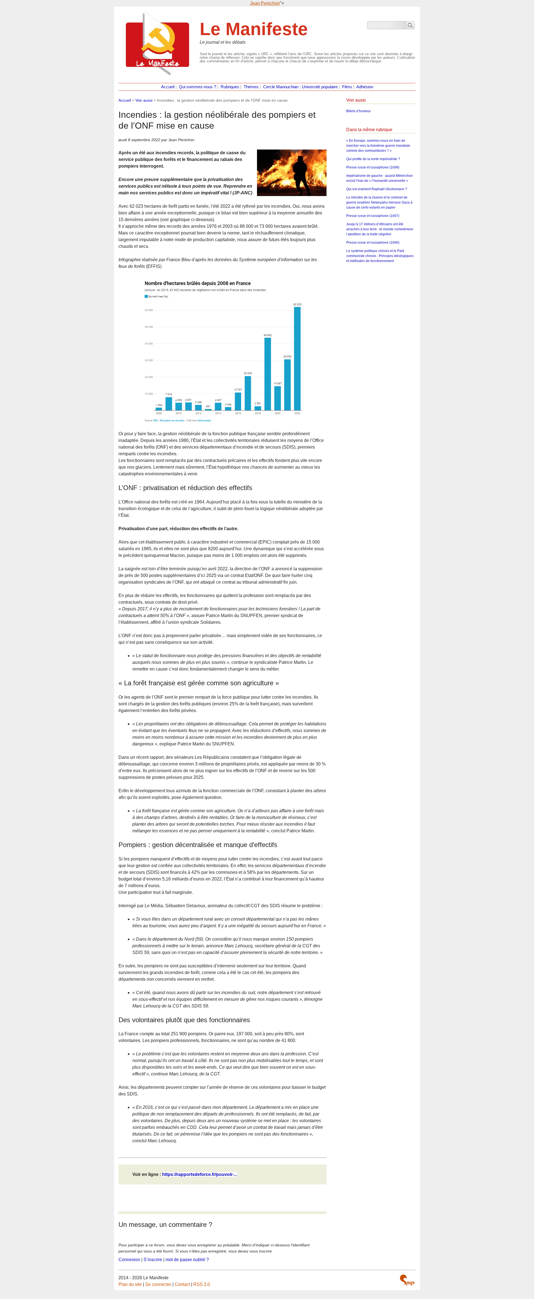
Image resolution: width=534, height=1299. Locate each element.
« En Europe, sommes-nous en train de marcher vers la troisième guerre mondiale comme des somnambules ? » (378, 146)
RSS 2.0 (201, 1284)
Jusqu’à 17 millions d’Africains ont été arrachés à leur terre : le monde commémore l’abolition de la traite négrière (379, 229)
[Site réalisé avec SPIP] (407, 1280)
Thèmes (251, 87)
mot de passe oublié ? (187, 1259)
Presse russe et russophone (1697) (372, 216)
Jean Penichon (265, 3)
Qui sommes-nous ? (197, 87)
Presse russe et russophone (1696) (372, 242)
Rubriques (230, 87)
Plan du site (130, 1284)
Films (347, 87)
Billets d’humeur (358, 111)
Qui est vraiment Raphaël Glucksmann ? (376, 189)
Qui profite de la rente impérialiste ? (373, 159)
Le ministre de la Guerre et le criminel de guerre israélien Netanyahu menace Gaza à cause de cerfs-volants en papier (379, 202)
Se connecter (158, 1284)
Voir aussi (143, 100)
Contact (182, 1284)
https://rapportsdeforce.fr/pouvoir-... (199, 1174)
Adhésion (364, 87)
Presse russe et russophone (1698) (372, 167)
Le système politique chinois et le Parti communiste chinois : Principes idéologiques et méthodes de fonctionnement (380, 256)
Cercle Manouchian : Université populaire (300, 87)
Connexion (129, 1259)
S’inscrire (153, 1259)
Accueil (167, 87)
